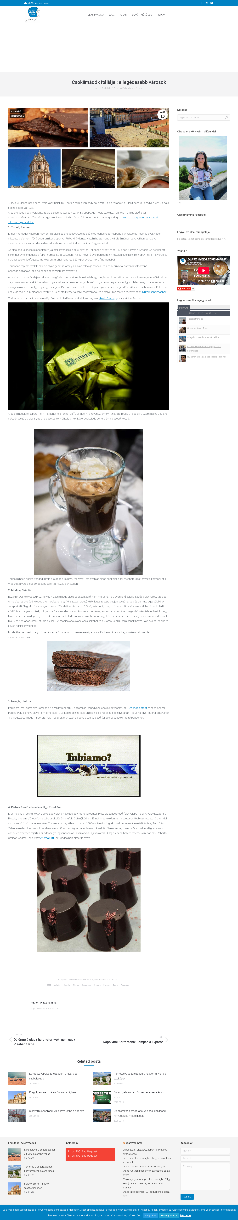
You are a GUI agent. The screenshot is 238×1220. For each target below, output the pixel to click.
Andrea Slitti (47, 838)
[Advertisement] (119, 48)
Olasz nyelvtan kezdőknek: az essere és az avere (139, 1095)
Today (192, 313)
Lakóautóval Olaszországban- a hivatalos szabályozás (53, 1076)
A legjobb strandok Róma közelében (203, 337)
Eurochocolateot (137, 707)
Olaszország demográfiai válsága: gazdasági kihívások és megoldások (140, 1113)
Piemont (106, 985)
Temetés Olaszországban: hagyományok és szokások (140, 1076)
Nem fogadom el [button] (169, 1215)
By (99, 980)
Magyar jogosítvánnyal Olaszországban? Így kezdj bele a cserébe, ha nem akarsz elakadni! (146, 1183)
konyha (67, 985)
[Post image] (17, 1078)
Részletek (185, 1215)
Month (209, 313)
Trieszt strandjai (195, 319)
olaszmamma (17, 116)
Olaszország (86, 985)
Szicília (115, 985)
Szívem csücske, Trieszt (198, 328)
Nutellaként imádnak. (154, 292)
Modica (76, 985)
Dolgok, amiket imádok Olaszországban (52, 1092)
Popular (183, 308)
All (216, 313)
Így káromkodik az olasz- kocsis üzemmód (207, 357)
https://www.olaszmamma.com (44, 1008)
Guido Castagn (108, 298)
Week (200, 313)
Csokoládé (16, 111)
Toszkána (125, 985)
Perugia (97, 985)
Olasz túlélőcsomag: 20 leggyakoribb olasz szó (56, 1110)
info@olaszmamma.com (39, 3)
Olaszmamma (134, 1143)
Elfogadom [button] (150, 1215)
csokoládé (57, 985)
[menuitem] (95, 14)
